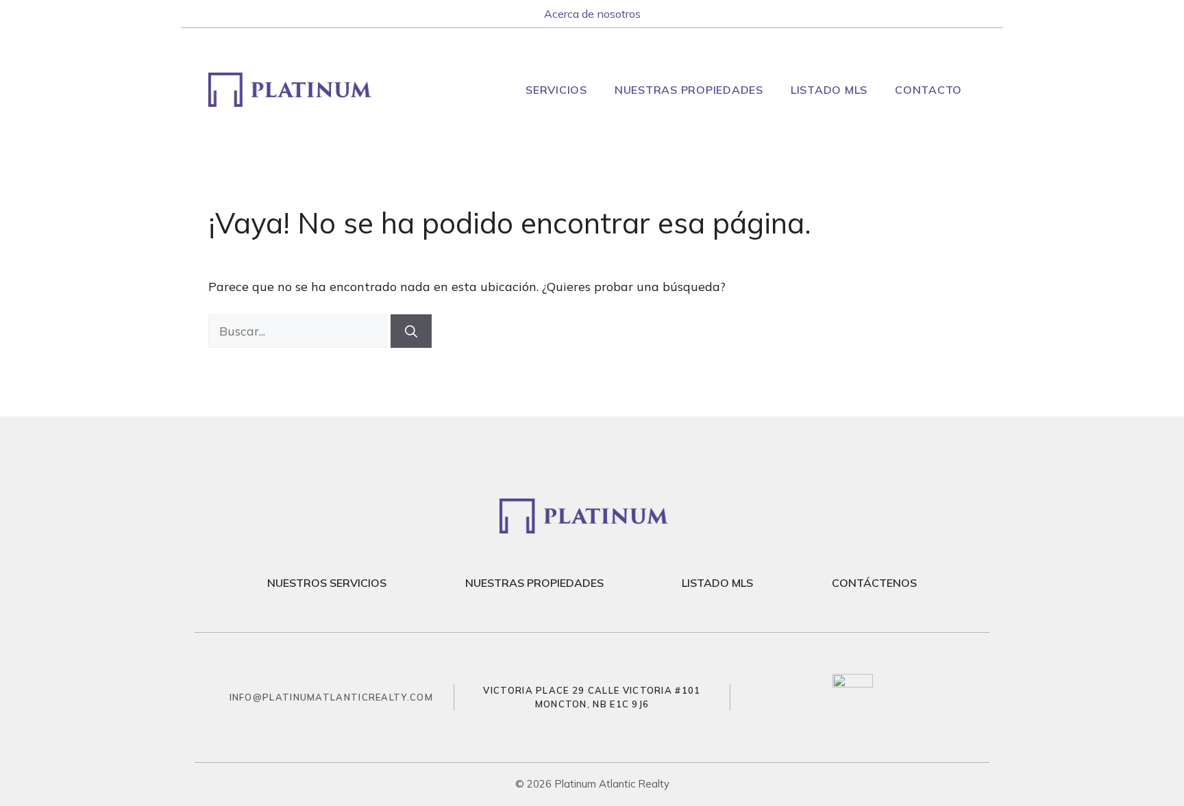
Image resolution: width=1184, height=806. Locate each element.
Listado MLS (829, 90)
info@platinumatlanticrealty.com (331, 697)
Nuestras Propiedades (689, 90)
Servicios (556, 90)
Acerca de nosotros (592, 14)
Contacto (928, 90)
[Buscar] (411, 331)
